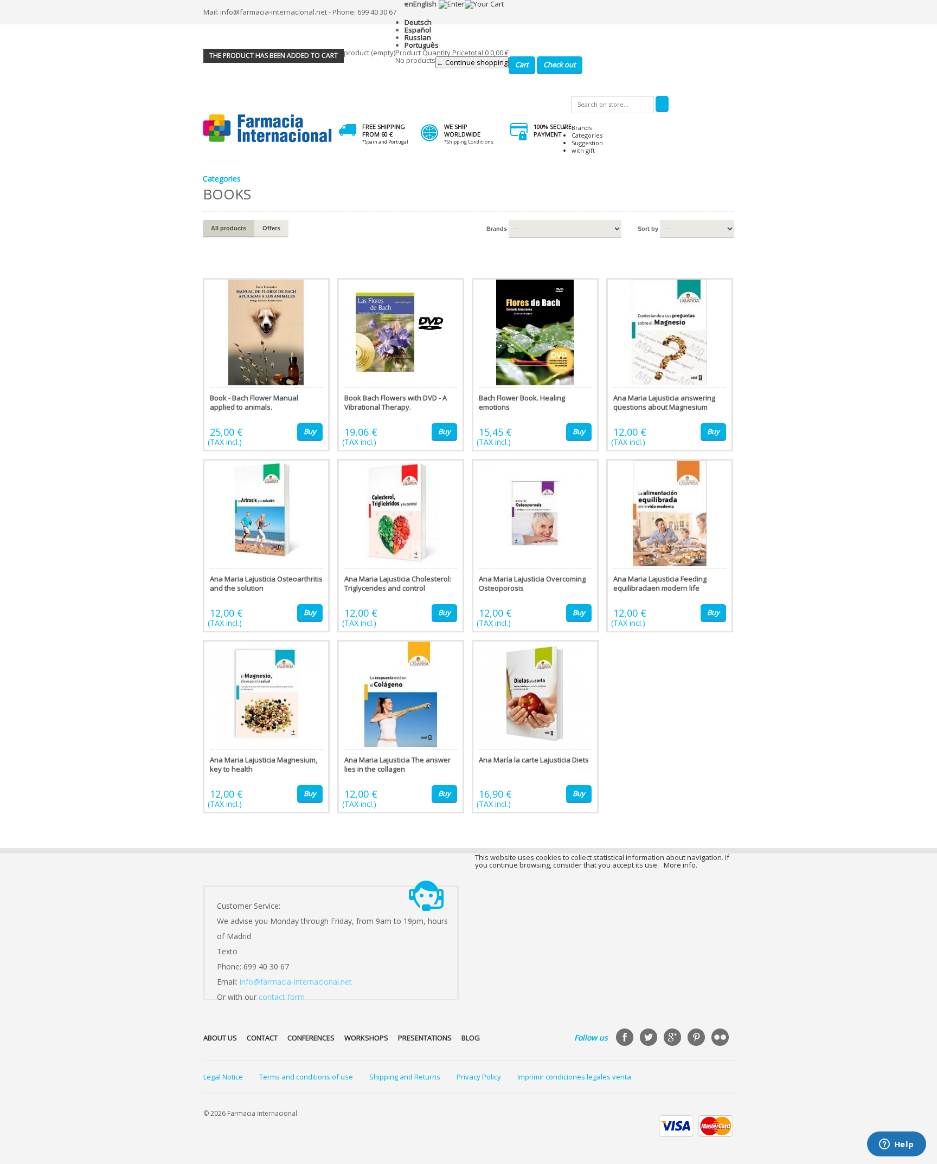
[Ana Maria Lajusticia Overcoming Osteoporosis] (535, 546)
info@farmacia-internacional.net (296, 982)
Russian (418, 37)
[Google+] (673, 1038)
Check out (559, 64)
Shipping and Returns (404, 1077)
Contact (262, 1038)
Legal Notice (223, 1077)
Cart (522, 64)
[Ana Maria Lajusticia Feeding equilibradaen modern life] (669, 546)
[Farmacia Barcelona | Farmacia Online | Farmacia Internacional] (267, 128)
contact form (282, 997)
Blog (470, 1038)
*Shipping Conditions (468, 141)
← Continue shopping (472, 62)
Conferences (311, 1038)
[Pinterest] (697, 1038)
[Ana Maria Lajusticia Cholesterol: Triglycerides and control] (401, 546)
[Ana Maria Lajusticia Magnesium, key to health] (266, 727)
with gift (583, 150)
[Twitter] (649, 1038)
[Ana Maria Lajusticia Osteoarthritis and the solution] (266, 546)
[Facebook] (626, 1038)
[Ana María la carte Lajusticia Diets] (535, 727)
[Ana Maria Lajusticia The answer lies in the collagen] (401, 727)
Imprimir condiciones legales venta (574, 1077)
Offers (271, 228)
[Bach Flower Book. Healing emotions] (535, 365)
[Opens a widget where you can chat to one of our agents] (896, 1145)
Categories (587, 135)
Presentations (425, 1038)
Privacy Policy (479, 1077)
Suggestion (587, 143)
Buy (310, 431)
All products (228, 228)
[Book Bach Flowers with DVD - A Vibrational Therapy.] (401, 365)
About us (220, 1038)
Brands (582, 128)
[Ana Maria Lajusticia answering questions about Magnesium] (669, 365)
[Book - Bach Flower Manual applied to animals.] (266, 365)
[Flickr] (721, 1038)
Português (422, 45)
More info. (680, 865)
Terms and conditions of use (306, 1077)
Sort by (648, 228)
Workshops (366, 1038)
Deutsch (418, 22)
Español (418, 30)
